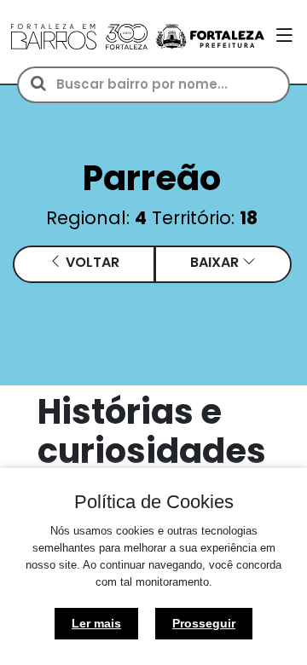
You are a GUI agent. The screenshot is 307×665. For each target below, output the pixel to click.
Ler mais (96, 623)
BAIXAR (216, 262)
